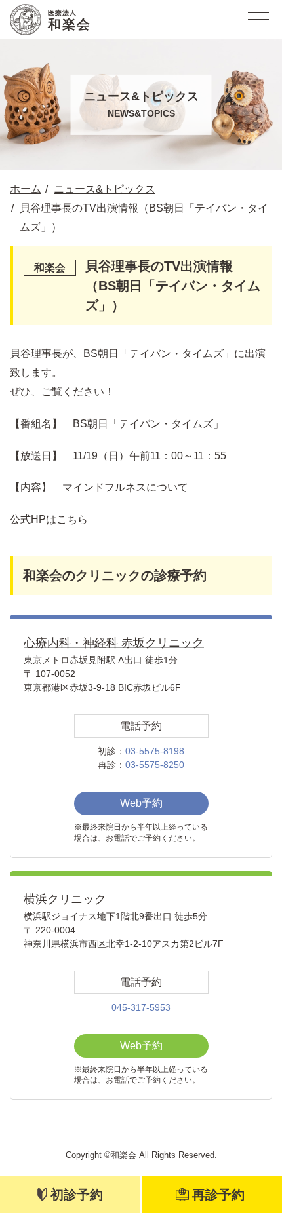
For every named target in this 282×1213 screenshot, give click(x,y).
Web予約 (141, 803)
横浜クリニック (65, 899)
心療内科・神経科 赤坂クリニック (114, 642)
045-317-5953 (141, 1007)
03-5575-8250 (154, 765)
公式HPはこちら (49, 519)
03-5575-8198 (154, 751)
